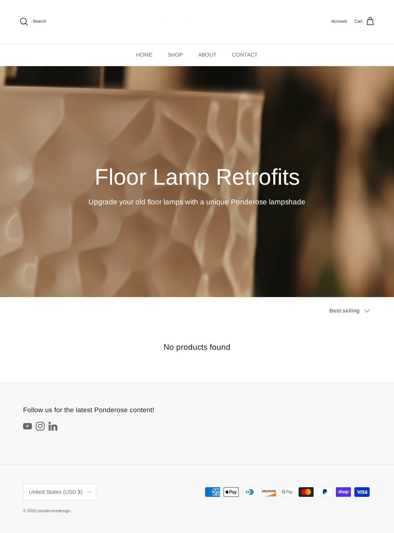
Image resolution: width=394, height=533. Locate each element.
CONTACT (245, 55)
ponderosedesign (54, 510)
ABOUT (207, 55)
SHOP (175, 55)
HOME (144, 55)
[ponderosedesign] (197, 22)
